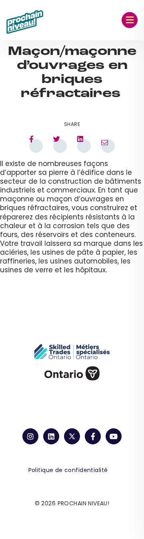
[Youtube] (114, 436)
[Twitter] (72, 436)
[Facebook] (93, 436)
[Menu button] (130, 20)
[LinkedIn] (51, 436)
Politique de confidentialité (68, 470)
